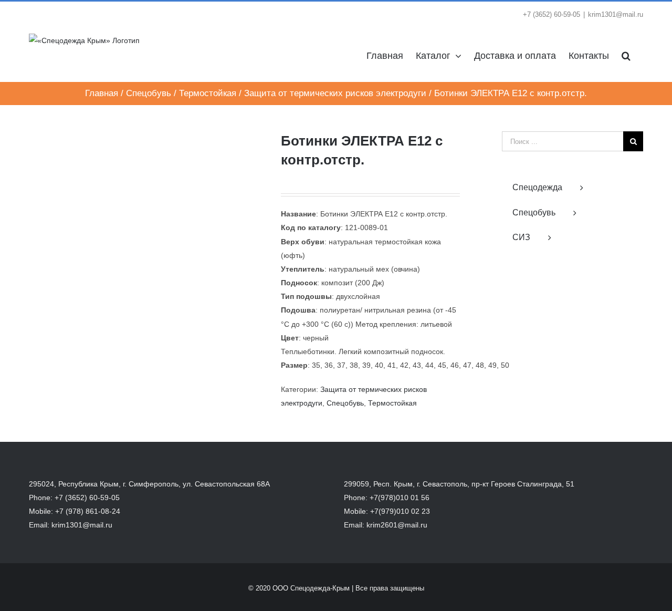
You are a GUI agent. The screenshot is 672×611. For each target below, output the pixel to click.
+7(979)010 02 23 (400, 511)
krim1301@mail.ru (615, 14)
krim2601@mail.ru (396, 525)
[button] (626, 54)
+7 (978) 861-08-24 (87, 511)
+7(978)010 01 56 (399, 497)
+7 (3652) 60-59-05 (87, 497)
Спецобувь (345, 403)
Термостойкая (392, 403)
